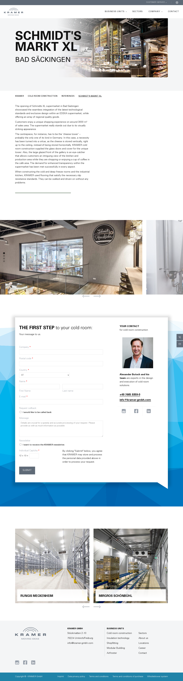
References (67, 96)
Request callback (27, 408)
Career (142, 648)
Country (24, 370)
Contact (173, 12)
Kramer (19, 96)
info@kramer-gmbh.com (135, 400)
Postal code (26, 359)
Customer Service (155, 2)
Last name (67, 391)
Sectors (137, 12)
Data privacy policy (76, 677)
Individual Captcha (29, 451)
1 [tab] (4, 253)
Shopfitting (112, 643)
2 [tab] (4, 256)
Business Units (114, 12)
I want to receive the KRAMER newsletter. (44, 445)
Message (24, 418)
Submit (27, 470)
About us (143, 638)
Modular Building (116, 648)
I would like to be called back (37, 412)
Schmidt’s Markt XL (90, 96)
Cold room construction (42, 96)
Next (97, 296)
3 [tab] (4, 258)
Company (154, 12)
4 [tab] (4, 261)
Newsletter (24, 441)
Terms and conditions (99, 677)
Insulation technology (118, 638)
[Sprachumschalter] (177, 3)
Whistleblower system (157, 677)
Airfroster (112, 653)
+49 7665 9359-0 (130, 394)
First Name (25, 391)
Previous (86, 296)
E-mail (23, 397)
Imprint (60, 677)
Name (23, 382)
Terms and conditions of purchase (128, 677)
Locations (144, 643)
